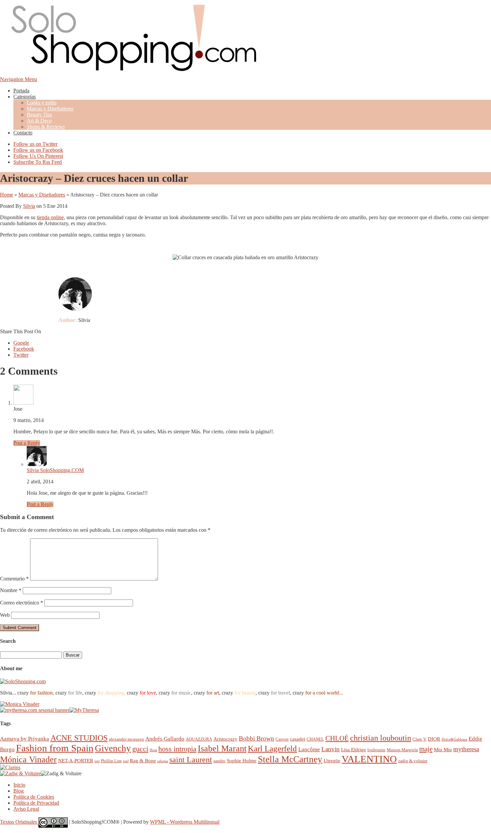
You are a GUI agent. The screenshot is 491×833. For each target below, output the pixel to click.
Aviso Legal (26, 809)
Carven (282, 739)
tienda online (50, 217)
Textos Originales (19, 822)
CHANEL (315, 739)
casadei (297, 739)
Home (6, 194)
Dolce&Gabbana (454, 739)
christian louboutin (380, 738)
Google (21, 343)
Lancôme (309, 749)
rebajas (162, 761)
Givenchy (113, 748)
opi (97, 761)
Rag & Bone (143, 760)
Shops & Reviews (46, 126)
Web (5, 615)
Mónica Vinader (28, 759)
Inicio (19, 785)
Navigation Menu (18, 79)
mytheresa (466, 749)
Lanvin (330, 749)
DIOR (434, 739)
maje (426, 749)
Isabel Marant (222, 748)
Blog (18, 791)
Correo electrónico (21, 602)
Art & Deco (39, 120)
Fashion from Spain (55, 748)
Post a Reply (26, 443)
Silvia (29, 206)
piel (126, 761)
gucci (140, 749)
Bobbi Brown (256, 738)
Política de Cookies (33, 797)
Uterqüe (332, 760)
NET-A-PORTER (75, 760)
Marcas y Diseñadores (50, 108)
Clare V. (420, 739)
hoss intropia (177, 749)
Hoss (153, 750)
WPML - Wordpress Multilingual (184, 822)
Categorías (24, 96)
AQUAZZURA (199, 739)
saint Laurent (190, 759)
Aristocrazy (225, 739)
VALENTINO (369, 759)
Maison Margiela (402, 749)
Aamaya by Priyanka (24, 739)
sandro (219, 760)
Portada (21, 90)
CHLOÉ (337, 738)
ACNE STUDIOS (79, 738)
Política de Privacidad (36, 803)
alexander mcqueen (126, 739)
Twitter (20, 355)
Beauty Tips (39, 114)
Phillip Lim (111, 760)
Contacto (22, 132)
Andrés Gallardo (164, 739)
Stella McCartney (290, 759)
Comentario (14, 578)
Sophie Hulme (242, 760)
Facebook (23, 349)
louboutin (376, 749)
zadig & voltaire (413, 760)
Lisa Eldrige (353, 749)
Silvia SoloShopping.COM (55, 470)
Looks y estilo (41, 102)
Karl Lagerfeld (272, 748)
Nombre (10, 590)
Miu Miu (443, 749)
